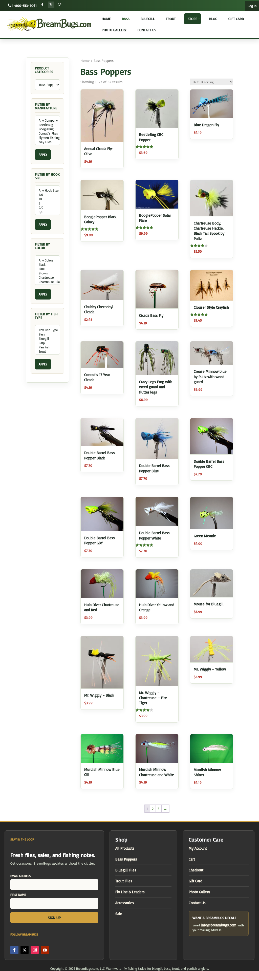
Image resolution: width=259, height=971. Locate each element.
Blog (213, 18)
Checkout (196, 870)
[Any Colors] (47, 260)
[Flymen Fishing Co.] (47, 138)
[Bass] (47, 334)
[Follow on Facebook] (42, 5)
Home (106, 18)
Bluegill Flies (125, 870)
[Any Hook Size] (47, 190)
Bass (126, 18)
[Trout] (47, 351)
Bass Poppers (126, 859)
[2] (47, 203)
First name (18, 895)
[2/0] (47, 208)
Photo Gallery (114, 30)
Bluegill (148, 18)
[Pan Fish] (47, 347)
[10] (47, 199)
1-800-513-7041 (24, 5)
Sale (118, 913)
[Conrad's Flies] (47, 133)
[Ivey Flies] (47, 142)
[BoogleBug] (47, 129)
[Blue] (47, 269)
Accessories (124, 902)
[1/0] (47, 195)
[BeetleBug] (47, 125)
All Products (124, 848)
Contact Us (147, 30)
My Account (198, 848)
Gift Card (236, 18)
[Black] (47, 265)
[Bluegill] (47, 339)
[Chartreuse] (47, 277)
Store (192, 18)
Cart (192, 859)
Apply (43, 155)
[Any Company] (47, 120)
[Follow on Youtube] (45, 950)
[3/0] (47, 212)
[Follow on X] (51, 5)
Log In (252, 6)
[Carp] (47, 343)
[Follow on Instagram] (59, 5)
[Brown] (47, 273)
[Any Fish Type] (47, 330)
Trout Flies (123, 881)
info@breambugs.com (218, 925)
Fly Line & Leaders (130, 891)
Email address (20, 876)
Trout (171, 18)
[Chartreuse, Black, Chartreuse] (47, 282)
